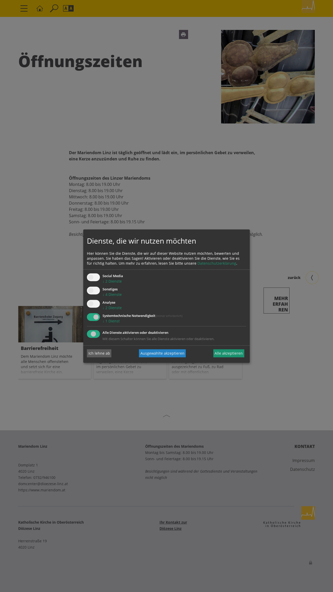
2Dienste (112, 281)
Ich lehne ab (99, 353)
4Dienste (112, 294)
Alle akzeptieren (229, 353)
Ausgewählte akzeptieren (162, 353)
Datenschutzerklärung (216, 263)
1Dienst (111, 320)
